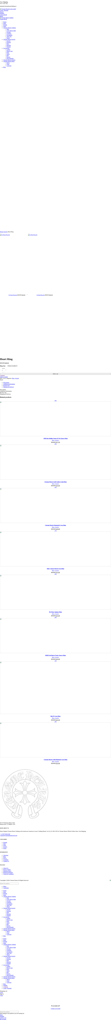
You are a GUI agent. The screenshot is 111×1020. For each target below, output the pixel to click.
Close (1, 992)
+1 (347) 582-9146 (5, 834)
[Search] (109, 883)
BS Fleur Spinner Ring (55, 612)
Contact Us (6, 861)
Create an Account (55, 1008)
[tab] (57, 382)
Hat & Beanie (10, 58)
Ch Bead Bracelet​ (41, 295)
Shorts (8, 38)
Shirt (8, 29)
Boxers (8, 57)
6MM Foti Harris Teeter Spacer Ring (55, 655)
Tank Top (9, 36)
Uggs (8, 64)
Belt (8, 55)
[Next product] (29, 233)
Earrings (9, 42)
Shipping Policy (7, 871)
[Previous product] (1, 233)
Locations (5, 859)
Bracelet (9, 45)
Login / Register (7, 988)
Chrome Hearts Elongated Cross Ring (55, 525)
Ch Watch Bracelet (13, 295)
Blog (4, 856)
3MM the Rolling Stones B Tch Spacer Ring (55, 438)
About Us (5, 868)
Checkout (5, 855)
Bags (8, 52)
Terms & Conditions (8, 874)
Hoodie (5, 842)
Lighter (8, 49)
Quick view (108, 403)
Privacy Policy (7, 869)
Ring (8, 44)
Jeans (4, 845)
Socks (8, 54)
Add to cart (55, 374)
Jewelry (8, 41)
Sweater (9, 32)
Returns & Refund (8, 872)
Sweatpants (9, 35)
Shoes (8, 63)
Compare (5, 987)
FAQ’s (5, 858)
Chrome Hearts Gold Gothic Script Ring (55, 482)
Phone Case (10, 51)
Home (1, 231)
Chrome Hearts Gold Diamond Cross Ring (55, 759)
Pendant (9, 46)
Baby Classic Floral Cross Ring (55, 568)
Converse (9, 65)
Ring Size (2, 366)
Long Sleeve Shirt (11, 30)
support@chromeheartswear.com (8, 835)
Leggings (9, 33)
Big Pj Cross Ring (55, 716)
